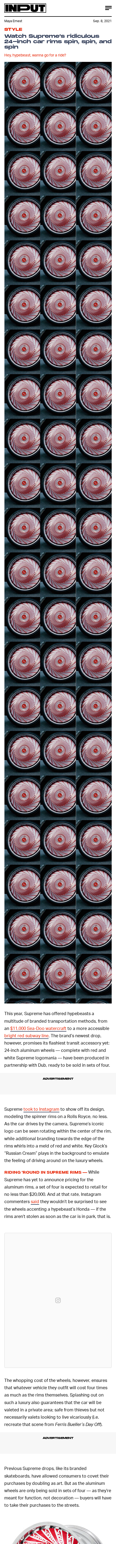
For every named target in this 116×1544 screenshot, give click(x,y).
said (35, 1201)
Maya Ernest (13, 21)
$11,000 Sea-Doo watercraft (38, 1028)
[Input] (25, 8)
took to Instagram (41, 1109)
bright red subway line (26, 1035)
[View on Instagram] (58, 1300)
